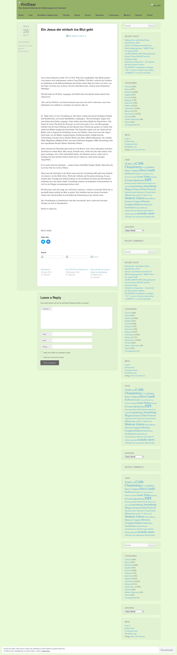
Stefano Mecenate (132, 119)
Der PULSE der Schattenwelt (76, 269)
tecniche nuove (146, 213)
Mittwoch (134, 195)
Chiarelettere (133, 166)
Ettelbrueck (129, 173)
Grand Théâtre (144, 176)
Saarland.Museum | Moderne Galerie (136, 210)
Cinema (66, 15)
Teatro (150, 15)
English (128, 94)
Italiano (128, 105)
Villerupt (128, 216)
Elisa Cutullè (147, 170)
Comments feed (131, 144)
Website (45, 347)
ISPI (148, 179)
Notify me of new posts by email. (53, 357)
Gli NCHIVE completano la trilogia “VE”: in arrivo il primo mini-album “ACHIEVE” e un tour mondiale (139, 70)
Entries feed (129, 141)
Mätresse (152, 198)
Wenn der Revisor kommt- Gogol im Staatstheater (100, 270)
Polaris (150, 204)
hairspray (154, 177)
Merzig (153, 192)
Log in (127, 138)
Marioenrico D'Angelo (144, 192)
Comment (46, 309)
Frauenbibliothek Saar (147, 174)
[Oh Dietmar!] (52, 261)
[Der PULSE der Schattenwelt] (77, 261)
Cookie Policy (45, 651)
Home (21, 15)
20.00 (128, 163)
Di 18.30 (144, 167)
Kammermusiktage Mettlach (133, 183)
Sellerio (151, 210)
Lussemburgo (136, 186)
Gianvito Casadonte (131, 177)
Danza (77, 15)
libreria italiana (147, 183)
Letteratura (114, 15)
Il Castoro (129, 180)
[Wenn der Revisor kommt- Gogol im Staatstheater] (102, 261)
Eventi (88, 15)
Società (138, 15)
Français (128, 100)
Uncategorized (131, 124)
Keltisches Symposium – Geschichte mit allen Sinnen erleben (139, 63)
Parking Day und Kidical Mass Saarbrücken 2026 (137, 41)
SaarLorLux (23, 51)
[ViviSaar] (27, 4)
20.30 (133, 164)
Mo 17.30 (141, 195)
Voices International (138, 217)
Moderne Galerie (135, 198)
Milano (128, 194)
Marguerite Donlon (131, 192)
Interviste (100, 15)
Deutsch (22, 46)
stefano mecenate (131, 213)
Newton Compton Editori (137, 202)
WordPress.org (131, 146)
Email (44, 340)
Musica (127, 15)
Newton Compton (133, 201)
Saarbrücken (130, 207)
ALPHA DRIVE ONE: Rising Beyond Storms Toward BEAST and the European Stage (140, 56)
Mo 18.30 (149, 195)
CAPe (139, 163)
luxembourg (150, 186)
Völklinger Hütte (149, 217)
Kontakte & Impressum (48, 15)
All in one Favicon (137, 149)
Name (44, 334)
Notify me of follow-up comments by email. (56, 352)
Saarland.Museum (141, 208)
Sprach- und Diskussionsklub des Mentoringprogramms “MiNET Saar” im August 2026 (140, 48)
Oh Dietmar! (45, 269)
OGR (145, 204)
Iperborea (139, 180)
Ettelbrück (137, 174)
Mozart (147, 198)
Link (31, 15)
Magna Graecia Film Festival (140, 189)
